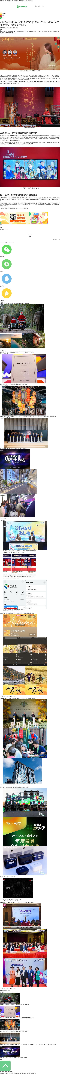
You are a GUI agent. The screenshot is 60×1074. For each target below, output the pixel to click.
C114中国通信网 (6, 552)
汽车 (27, 0)
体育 (8, 0)
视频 (17, 0)
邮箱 (31, 0)
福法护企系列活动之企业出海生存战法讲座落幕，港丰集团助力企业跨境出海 (17, 902)
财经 (20, 0)
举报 (1, 227)
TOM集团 (2, 1071)
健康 (22, 0)
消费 (24, 0)
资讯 (3, 0)
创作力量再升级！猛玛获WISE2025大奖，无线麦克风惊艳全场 (14, 787)
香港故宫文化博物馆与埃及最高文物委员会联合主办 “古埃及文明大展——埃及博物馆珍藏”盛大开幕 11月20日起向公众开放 (28, 416)
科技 (29, 0)
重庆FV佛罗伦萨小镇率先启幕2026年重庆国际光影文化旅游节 (14, 384)
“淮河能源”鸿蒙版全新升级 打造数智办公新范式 (13, 609)
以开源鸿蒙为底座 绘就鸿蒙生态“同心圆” (12, 899)
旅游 (10, 0)
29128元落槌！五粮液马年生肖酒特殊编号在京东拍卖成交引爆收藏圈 (19, 576)
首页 (1, 0)
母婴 (15, 0)
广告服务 (7, 1071)
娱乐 (6, 0)
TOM (1, 353)
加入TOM (11, 1071)
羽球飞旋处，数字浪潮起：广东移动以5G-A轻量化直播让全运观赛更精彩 (19, 551)
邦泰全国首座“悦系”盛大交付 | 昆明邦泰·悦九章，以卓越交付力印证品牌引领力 (18, 698)
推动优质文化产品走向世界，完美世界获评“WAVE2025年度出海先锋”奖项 (17, 352)
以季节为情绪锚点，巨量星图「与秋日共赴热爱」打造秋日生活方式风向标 (17, 613)
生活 (13, 0)
